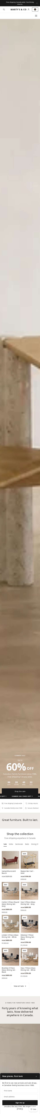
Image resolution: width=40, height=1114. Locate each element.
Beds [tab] (27, 844)
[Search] (4, 9)
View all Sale (19, 986)
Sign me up (20, 1103)
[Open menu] (36, 16)
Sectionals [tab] (19, 844)
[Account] (28, 9)
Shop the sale (20, 791)
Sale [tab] (5, 844)
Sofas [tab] (11, 844)
